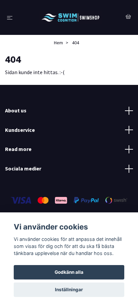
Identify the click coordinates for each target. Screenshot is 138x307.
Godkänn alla (69, 272)
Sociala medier (23, 168)
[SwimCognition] (70, 17)
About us (15, 110)
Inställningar (69, 289)
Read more (18, 149)
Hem (58, 43)
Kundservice (20, 129)
